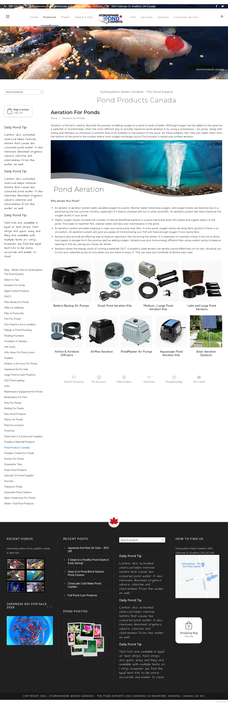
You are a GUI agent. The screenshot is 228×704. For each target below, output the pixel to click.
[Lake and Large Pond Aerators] (201, 281)
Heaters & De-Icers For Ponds (20, 363)
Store (54, 118)
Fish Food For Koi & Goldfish (20, 324)
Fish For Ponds (12, 318)
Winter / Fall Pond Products (19, 503)
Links (7, 385)
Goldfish (8, 358)
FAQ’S (7, 296)
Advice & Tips (84, 17)
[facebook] (216, 6)
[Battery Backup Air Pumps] (71, 281)
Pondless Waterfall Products (19, 441)
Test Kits (9, 481)
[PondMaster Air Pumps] (137, 331)
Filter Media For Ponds (16, 302)
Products (49, 17)
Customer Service (186, 17)
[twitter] (222, 6)
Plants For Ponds (13, 419)
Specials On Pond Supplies (19, 475)
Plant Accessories (14, 425)
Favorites (149, 381)
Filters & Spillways (14, 307)
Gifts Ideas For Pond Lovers (19, 352)
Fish (133, 17)
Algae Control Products (16, 290)
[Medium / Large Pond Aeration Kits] (158, 281)
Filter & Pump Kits (14, 313)
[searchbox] (24, 92)
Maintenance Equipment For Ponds (23, 391)
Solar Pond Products (15, 469)
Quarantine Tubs (13, 464)
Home (34, 17)
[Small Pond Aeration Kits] (114, 281)
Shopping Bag (174, 381)
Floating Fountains (14, 335)
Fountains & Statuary (15, 341)
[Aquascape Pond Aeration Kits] (171, 331)
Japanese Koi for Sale (16, 369)
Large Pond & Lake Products (20, 374)
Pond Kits (9, 430)
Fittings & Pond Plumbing (18, 330)
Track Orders (124, 381)
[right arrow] (51, 606)
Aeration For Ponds (73, 118)
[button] (18, 111)
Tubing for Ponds (13, 486)
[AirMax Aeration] (102, 331)
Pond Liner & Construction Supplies (23, 436)
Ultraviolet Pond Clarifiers (18, 492)
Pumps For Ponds (14, 458)
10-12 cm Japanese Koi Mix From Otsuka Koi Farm (29, 635)
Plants (65, 17)
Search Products (74, 381)
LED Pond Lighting (14, 380)
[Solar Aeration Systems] (206, 331)
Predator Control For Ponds (19, 453)
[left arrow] (48, 606)
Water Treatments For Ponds (20, 497)
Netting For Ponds (14, 408)
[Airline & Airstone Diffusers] (67, 331)
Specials (163, 17)
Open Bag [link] (188, 636)
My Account (99, 381)
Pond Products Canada (17, 447)
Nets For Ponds (12, 402)
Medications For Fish (15, 397)
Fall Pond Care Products (82, 595)
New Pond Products (15, 414)
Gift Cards (199, 381)
